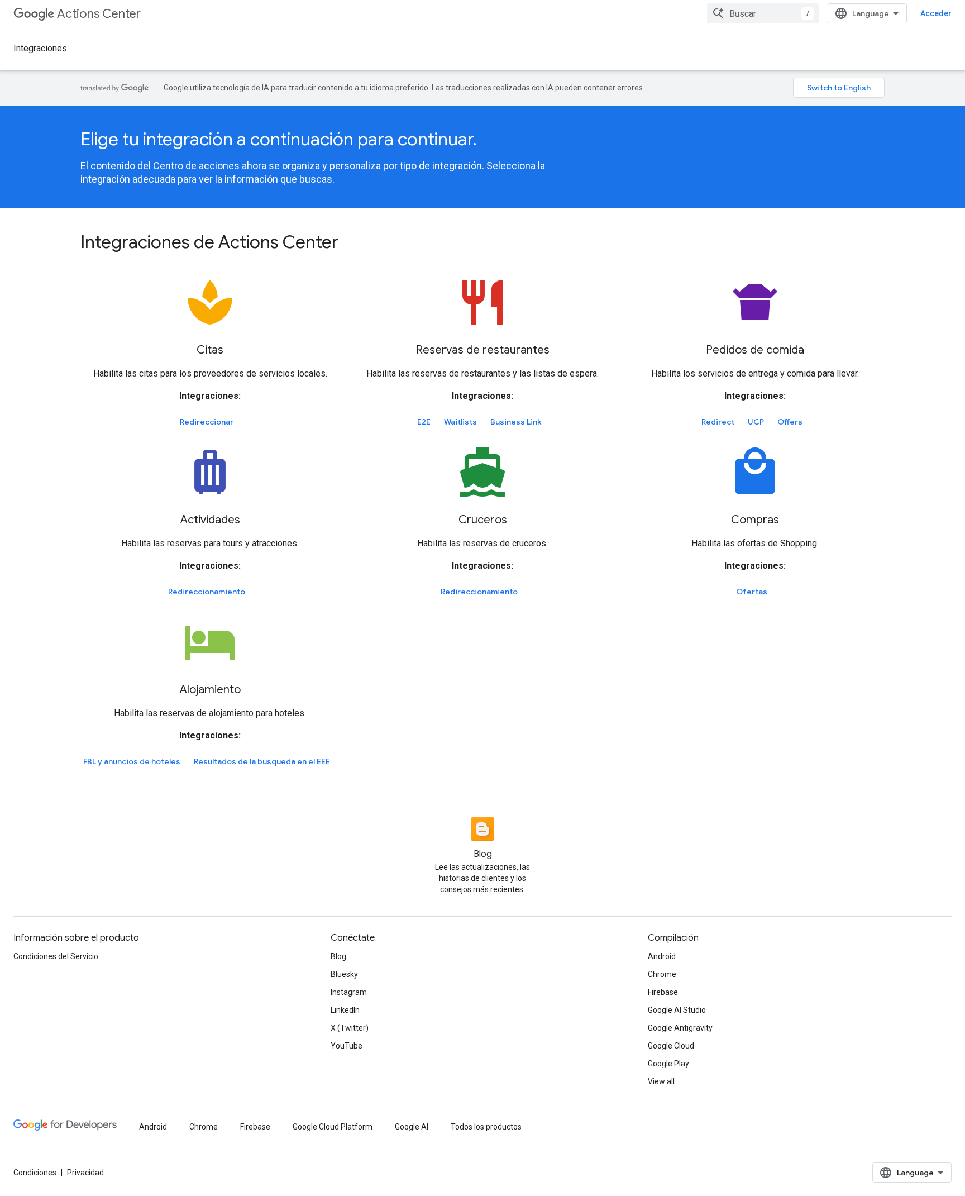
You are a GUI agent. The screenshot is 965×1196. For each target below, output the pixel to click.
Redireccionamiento (206, 592)
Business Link (516, 422)
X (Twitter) (350, 1027)
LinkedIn (345, 1010)
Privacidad (85, 1172)
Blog (338, 956)
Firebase (663, 992)
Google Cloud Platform (332, 1126)
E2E (424, 422)
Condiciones (34, 1172)
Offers (789, 422)
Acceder (936, 13)
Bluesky (344, 974)
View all (661, 1081)
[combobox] (763, 13)
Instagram (349, 992)
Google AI (411, 1126)
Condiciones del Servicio (55, 956)
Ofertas (751, 592)
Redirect (717, 422)
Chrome (662, 974)
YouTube (346, 1045)
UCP (756, 422)
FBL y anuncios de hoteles (131, 761)
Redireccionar (206, 422)
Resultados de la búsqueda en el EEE (262, 761)
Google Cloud (671, 1045)
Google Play (668, 1063)
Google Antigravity (680, 1027)
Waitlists (460, 422)
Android (662, 956)
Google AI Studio (677, 1010)
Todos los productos (486, 1126)
